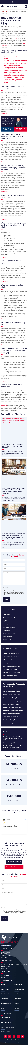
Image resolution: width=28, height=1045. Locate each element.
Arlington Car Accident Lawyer (11, 656)
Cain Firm (14, 38)
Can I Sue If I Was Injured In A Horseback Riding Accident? (12, 746)
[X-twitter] (14, 1036)
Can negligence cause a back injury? (14, 74)
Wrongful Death (7, 639)
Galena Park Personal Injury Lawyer (12, 701)
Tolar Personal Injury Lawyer (10, 719)
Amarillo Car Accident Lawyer (11, 653)
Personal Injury (7, 630)
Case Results (5, 989)
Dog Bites (5, 621)
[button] (26, 6)
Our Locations (16, 1)
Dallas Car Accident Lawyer (10, 660)
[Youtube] (22, 1036)
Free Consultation (6, 994)
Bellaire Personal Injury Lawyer (11, 691)
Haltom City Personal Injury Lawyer (12, 707)
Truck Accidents (7, 636)
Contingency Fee (20, 994)
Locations (18, 998)
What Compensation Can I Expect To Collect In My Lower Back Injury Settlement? (13, 738)
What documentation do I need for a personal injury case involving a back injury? (14, 81)
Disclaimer (18, 1040)
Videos (17, 1008)
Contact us (4, 405)
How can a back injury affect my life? (14, 77)
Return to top (4, 113)
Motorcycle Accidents (9, 627)
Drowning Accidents (8, 624)
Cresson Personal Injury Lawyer (11, 697)
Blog (2, 1008)
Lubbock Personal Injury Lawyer (11, 716)
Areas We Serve (6, 1003)
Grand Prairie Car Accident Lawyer (12, 666)
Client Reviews (19, 989)
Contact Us (4, 998)
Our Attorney (18, 984)
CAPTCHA (6, 587)
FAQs (7, 11)
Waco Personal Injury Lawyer (11, 723)
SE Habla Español (6, 945)
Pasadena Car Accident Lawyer (11, 672)
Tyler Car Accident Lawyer (10, 675)
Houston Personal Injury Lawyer (11, 713)
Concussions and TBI (9, 617)
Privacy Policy (11, 1040)
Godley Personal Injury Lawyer (11, 704)
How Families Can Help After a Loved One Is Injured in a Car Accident (12, 446)
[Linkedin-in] (18, 1036)
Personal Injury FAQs (9, 743)
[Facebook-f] (5, 1036)
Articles (17, 1003)
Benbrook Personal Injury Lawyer (12, 694)
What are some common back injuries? (14, 75)
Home (4, 1)
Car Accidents (6, 614)
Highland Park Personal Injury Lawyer (13, 710)
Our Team (8, 1)
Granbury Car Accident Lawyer (11, 663)
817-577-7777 (9, 942)
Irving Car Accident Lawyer (10, 669)
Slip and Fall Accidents (9, 633)
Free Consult (24, 1)
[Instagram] (9, 1036)
